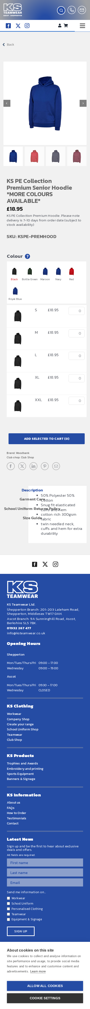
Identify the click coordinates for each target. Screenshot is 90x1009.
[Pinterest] (45, 466)
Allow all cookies (45, 986)
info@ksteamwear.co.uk (26, 633)
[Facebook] (11, 466)
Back (10, 44)
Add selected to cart (46, 438)
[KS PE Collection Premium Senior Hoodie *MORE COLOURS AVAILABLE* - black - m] (18, 332)
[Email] (56, 466)
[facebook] (8, 25)
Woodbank (23, 453)
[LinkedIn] (33, 466)
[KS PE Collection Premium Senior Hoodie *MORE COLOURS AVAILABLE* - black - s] (18, 310)
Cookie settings (45, 998)
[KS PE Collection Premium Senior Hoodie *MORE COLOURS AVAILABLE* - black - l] (18, 355)
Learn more (38, 971)
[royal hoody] (45, 103)
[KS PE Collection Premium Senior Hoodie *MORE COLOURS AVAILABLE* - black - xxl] (18, 400)
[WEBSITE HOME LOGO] (12, 5)
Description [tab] (32, 490)
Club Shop (27, 457)
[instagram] (27, 25)
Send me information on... (26, 892)
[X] (22, 466)
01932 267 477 (19, 628)
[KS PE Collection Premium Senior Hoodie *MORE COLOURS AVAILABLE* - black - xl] (18, 377)
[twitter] (45, 564)
